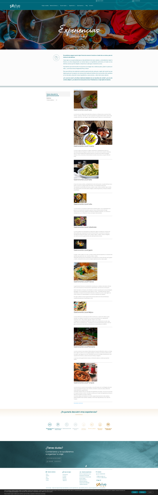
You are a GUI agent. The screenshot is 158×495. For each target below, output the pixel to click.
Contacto (91, 5)
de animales (84, 475)
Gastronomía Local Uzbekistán (85, 227)
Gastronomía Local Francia (84, 282)
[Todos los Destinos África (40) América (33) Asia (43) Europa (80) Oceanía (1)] (52, 100)
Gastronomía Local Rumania (84, 347)
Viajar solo (65, 480)
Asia (46, 477)
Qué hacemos (80, 5)
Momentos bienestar (83, 481)
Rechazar (142, 492)
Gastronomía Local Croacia (84, 146)
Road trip (64, 477)
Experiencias (71, 5)
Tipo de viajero (63, 5)
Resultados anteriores (78, 89)
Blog (87, 5)
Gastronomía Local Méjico (83, 312)
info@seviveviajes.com (101, 476)
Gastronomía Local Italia (83, 179)
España (47, 480)
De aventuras (65, 474)
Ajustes (150, 492)
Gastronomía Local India (83, 204)
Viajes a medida (45, 5)
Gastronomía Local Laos (83, 110)
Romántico (65, 479)
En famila (64, 476)
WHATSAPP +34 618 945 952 (55, 461)
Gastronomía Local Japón (83, 250)
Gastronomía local (82, 479)
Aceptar (134, 492)
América (47, 475)
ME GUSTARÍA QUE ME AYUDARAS (54, 458)
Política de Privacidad (13, 491)
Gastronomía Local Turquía (84, 383)
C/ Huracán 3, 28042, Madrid (102, 477)
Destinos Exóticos (53, 5)
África (47, 474)
